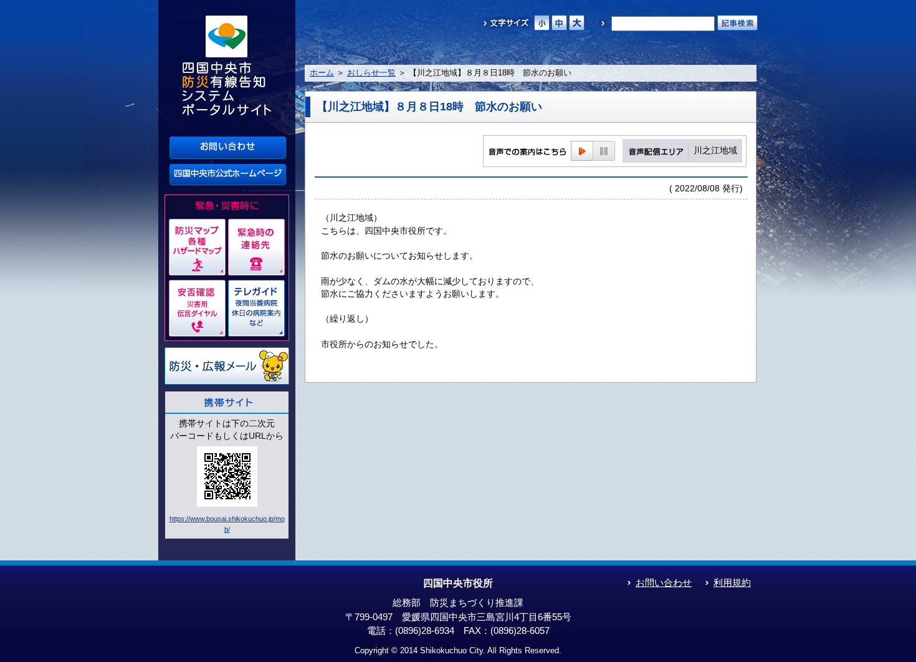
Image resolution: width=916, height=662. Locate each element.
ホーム (322, 72)
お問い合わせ (664, 582)
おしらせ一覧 (371, 72)
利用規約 (732, 582)
